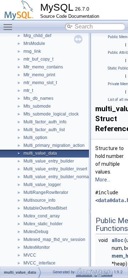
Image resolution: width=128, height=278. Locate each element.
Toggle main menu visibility (9, 26)
